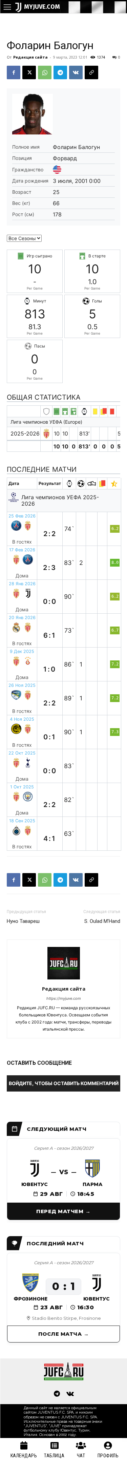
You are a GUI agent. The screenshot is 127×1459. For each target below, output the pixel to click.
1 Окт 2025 (22, 786)
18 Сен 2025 (22, 820)
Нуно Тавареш (23, 921)
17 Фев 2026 (22, 549)
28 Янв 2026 (22, 583)
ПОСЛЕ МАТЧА (60, 1334)
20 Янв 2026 (22, 617)
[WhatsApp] (44, 72)
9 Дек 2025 (22, 651)
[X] (29, 72)
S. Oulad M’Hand (102, 921)
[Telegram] (60, 72)
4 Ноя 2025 (22, 719)
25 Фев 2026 (22, 516)
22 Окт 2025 (22, 753)
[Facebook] (13, 72)
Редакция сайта (30, 57)
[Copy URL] (91, 72)
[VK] (76, 72)
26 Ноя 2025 (22, 685)
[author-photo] (63, 979)
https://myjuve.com (63, 998)
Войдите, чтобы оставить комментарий (64, 1083)
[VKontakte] (70, 1394)
